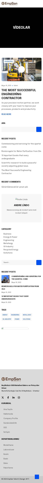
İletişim (7, 432)
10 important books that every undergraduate (15, 157)
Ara (3, 123)
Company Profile (11, 418)
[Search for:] (22, 262)
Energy (5, 315)
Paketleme (8, 468)
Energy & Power (10, 237)
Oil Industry (8, 247)
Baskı (6, 459)
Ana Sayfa (8, 409)
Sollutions (8, 253)
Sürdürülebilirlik (10, 423)
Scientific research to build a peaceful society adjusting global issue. (19, 164)
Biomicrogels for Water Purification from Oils (21, 151)
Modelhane (8, 445)
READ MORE (6, 114)
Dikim (6, 463)
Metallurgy (8, 243)
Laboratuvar (9, 450)
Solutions (26, 319)
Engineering (9, 61)
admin (16, 85)
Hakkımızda (8, 414)
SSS (5, 428)
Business (7, 234)
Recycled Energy (11, 250)
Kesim (6, 454)
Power (17, 319)
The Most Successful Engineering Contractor (19, 94)
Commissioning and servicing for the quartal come (21, 145)
